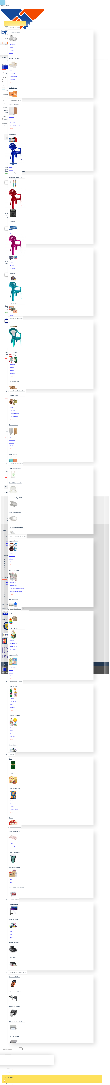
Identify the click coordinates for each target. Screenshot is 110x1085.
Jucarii (10, 613)
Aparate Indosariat (14, 942)
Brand (4, 85)
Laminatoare (12, 957)
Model (4, 116)
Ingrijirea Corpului (14, 570)
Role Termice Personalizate (16, 887)
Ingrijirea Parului (13, 541)
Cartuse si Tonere (13, 919)
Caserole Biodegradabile (15, 498)
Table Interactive (13, 904)
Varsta (4, 100)
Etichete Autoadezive (14, 58)
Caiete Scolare (13, 303)
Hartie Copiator (13, 88)
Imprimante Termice (14, 1006)
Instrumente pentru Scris (15, 177)
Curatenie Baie (13, 686)
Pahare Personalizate (14, 852)
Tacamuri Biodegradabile (16, 527)
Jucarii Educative (13, 628)
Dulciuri (11, 818)
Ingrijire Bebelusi (13, 655)
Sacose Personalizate (14, 867)
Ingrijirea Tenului (13, 599)
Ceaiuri (11, 773)
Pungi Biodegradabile (15, 468)
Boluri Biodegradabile (15, 512)
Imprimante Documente (15, 1021)
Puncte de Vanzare (14, 1036)
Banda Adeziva (13, 322)
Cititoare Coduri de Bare (15, 992)
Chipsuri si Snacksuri (14, 788)
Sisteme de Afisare (14, 104)
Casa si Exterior (13, 745)
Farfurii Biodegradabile (15, 483)
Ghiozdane (12, 273)
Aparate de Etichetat (14, 977)
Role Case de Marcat (14, 32)
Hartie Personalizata (14, 831)
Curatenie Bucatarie (14, 715)
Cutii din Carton (13, 395)
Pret (4, 72)
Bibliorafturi (12, 134)
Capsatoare (12, 221)
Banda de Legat (13, 352)
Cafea (10, 759)
